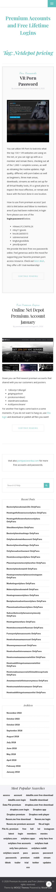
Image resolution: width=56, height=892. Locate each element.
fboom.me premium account (20, 824)
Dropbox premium (16, 814)
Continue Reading (28, 276)
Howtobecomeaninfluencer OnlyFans (25, 627)
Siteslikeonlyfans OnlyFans (20, 527)
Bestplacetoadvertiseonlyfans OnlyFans (26, 601)
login (20, 833)
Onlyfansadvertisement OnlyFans (23, 551)
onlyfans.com (10, 838)
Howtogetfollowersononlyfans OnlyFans (26, 513)
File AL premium (10, 829)
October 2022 (13, 719)
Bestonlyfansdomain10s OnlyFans (23, 507)
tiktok (8, 862)
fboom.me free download (18, 819)
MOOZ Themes (21, 887)
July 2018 (11, 742)
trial (26, 862)
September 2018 (14, 730)
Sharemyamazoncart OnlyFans (21, 645)
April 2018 (11, 760)
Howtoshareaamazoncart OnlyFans (24, 639)
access (6, 795)
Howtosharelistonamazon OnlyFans (24, 651)
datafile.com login (17, 800)
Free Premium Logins (28, 304)
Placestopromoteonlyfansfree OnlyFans (26, 563)
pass (25, 853)
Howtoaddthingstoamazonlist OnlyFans (26, 692)
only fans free (46, 838)
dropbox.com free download (39, 805)
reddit (36, 857)
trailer (18, 862)
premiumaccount (20, 89)
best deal (39, 260)
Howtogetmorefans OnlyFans (21, 622)
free (24, 829)
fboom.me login (42, 819)
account (18, 795)
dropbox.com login (19, 809)
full (31, 829)
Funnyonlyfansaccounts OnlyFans (24, 633)
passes (35, 853)
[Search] (46, 485)
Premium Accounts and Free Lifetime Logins (27, 25)
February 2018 (14, 766)
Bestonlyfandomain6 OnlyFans (22, 569)
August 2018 (13, 736)
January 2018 (13, 772)
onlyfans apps (28, 838)
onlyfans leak (41, 843)
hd (38, 829)
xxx (28, 867)
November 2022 (14, 713)
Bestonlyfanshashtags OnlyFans (23, 533)
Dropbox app (39, 809)
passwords (11, 857)
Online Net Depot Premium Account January (28, 316)
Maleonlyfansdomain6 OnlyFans (22, 589)
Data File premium (12, 805)
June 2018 (12, 748)
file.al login (44, 824)
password (48, 853)
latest (11, 833)
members (31, 833)
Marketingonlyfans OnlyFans (21, 583)
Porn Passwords (28, 73)
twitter (35, 862)
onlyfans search (11, 853)
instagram (49, 829)
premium (25, 857)
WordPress (46, 887)
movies (44, 833)
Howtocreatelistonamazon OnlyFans (24, 686)
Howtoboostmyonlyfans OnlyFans (23, 557)
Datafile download (39, 800)
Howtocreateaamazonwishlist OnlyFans (26, 657)
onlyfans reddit (39, 848)
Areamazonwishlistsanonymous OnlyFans (27, 680)
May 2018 (11, 754)
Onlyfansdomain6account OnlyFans (24, 539)
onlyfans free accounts (19, 843)
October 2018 (13, 725)
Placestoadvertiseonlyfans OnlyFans (25, 607)
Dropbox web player (39, 814)
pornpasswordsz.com (28, 460)
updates (47, 862)
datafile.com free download (39, 795)
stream (47, 857)
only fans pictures (18, 848)
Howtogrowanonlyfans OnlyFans (23, 595)
